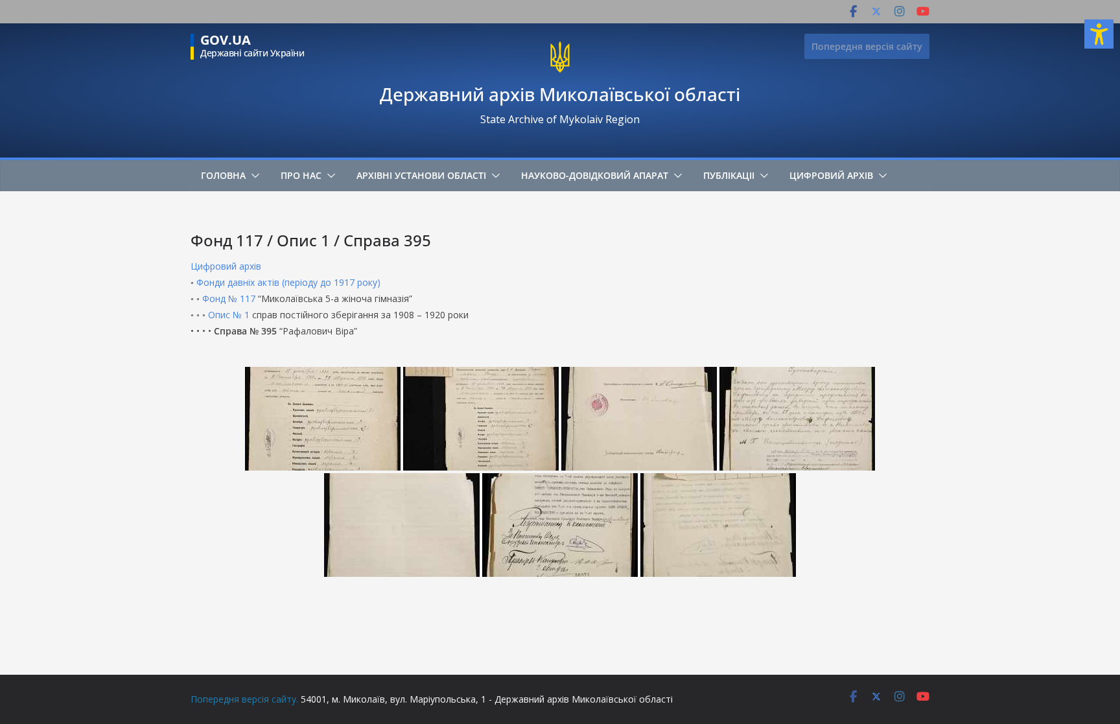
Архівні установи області (421, 175)
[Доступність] (1099, 34)
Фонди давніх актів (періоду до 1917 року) (288, 282)
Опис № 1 (229, 315)
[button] (253, 176)
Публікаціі (728, 175)
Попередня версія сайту (866, 46)
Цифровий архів (831, 175)
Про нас (301, 175)
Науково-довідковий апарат (594, 175)
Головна (223, 175)
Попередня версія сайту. (244, 699)
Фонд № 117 (228, 298)
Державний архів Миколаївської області (560, 94)
